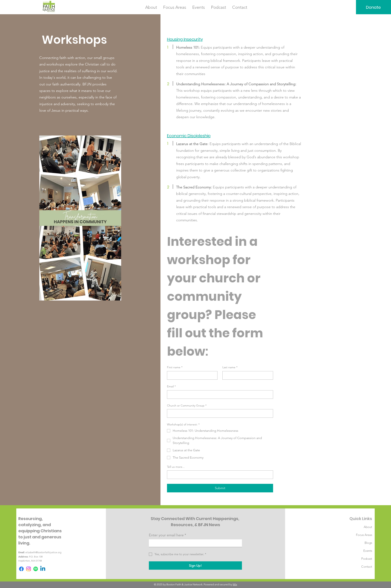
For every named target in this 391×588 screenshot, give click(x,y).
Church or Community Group (186, 405)
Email (171, 386)
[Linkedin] (43, 569)
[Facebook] (21, 569)
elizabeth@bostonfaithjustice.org (43, 552)
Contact (366, 566)
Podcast (366, 559)
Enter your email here (167, 535)
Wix (235, 584)
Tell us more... (176, 467)
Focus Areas (364, 535)
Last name (229, 367)
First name (174, 367)
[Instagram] (28, 569)
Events (367, 551)
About (368, 527)
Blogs (368, 543)
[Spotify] (36, 569)
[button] (151, 7)
